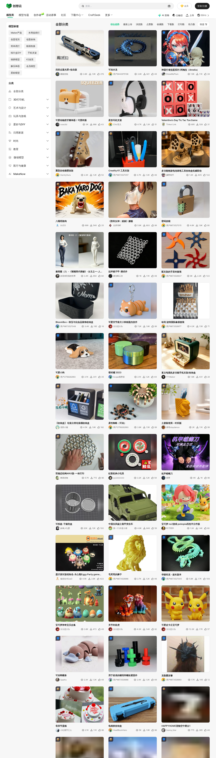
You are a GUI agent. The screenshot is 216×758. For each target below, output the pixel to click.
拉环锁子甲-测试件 (117, 271)
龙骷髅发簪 (167, 675)
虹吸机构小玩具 (116, 473)
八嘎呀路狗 (61, 221)
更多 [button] (107, 15)
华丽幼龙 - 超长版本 (171, 574)
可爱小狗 (60, 372)
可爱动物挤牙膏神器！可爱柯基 (71, 120)
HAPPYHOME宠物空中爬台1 (176, 725)
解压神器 (15, 66)
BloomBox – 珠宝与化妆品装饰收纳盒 (74, 322)
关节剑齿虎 (114, 625)
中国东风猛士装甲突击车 (120, 524)
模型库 (10, 15)
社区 (63, 15)
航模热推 (30, 46)
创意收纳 (30, 39)
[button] (203, 15)
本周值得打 (34, 32)
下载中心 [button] (76, 15)
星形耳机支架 (115, 120)
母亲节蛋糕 (61, 725)
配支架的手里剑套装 (172, 271)
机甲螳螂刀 (167, 473)
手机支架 (32, 52)
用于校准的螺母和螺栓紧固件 (122, 675)
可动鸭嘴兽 (61, 675)
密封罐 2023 (114, 372)
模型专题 (24, 15)
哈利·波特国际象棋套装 (173, 322)
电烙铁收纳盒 (115, 725)
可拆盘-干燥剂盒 (64, 524)
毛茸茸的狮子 (115, 574)
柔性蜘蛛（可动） (117, 423)
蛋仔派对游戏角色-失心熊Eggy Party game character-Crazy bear (77, 574)
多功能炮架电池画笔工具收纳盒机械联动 (182, 170)
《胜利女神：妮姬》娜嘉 (120, 221)
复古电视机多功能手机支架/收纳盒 (179, 372)
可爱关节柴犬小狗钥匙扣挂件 (122, 322)
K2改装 (30, 59)
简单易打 (15, 46)
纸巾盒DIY (16, 52)
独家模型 (15, 59)
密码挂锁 (166, 221)
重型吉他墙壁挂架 (64, 170)
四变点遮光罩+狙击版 (66, 69)
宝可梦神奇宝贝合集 (66, 625)
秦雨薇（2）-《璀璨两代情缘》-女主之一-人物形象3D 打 (79, 271)
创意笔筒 (15, 39)
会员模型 (30, 66)
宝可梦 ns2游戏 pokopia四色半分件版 (181, 524)
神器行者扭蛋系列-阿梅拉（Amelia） (180, 69)
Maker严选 (16, 32)
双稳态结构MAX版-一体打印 (70, 473)
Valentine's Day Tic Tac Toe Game (179, 120)
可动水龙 (112, 69)
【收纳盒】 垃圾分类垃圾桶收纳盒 (72, 423)
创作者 (37, 15)
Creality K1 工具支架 (118, 170)
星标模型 (15, 72)
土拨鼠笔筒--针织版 (172, 423)
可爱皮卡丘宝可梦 (170, 625)
